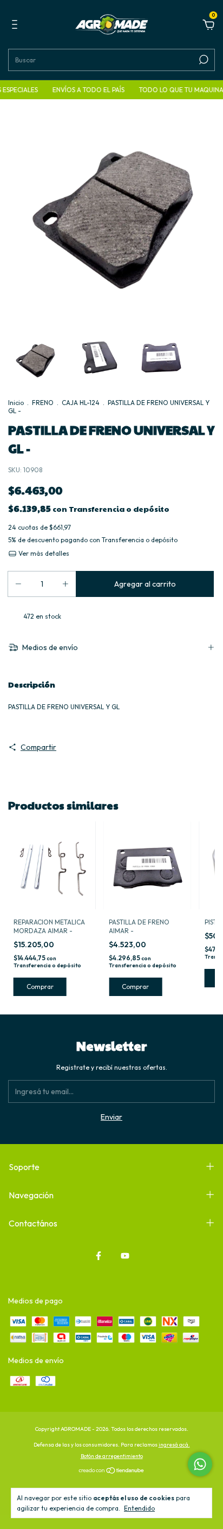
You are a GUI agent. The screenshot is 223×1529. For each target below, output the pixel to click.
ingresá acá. (174, 1444)
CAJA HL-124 (81, 403)
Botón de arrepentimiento (112, 1456)
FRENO (43, 403)
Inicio (16, 403)
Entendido (139, 1508)
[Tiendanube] (112, 1471)
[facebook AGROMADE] (98, 1255)
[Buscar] (202, 59)
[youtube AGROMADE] (125, 1255)
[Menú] (16, 26)
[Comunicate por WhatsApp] (200, 1464)
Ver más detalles (43, 553)
